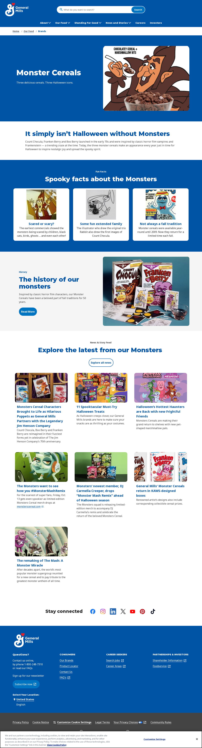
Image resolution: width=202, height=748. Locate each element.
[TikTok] (153, 611)
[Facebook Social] (93, 611)
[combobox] (96, 10)
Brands (42, 31)
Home (16, 31)
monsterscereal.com (30, 506)
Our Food (29, 31)
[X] (123, 611)
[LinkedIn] (113, 611)
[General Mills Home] (17, 9)
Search (138, 9)
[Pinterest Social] (142, 611)
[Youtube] (132, 611)
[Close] (196, 739)
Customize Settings (154, 739)
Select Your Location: (26, 694)
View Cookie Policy (56, 744)
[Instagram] (103, 611)
